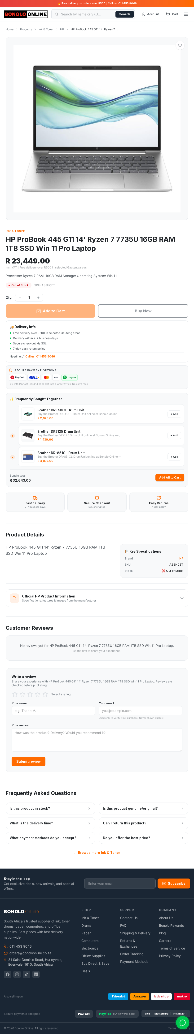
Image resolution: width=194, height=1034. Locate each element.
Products (26, 29)
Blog (162, 933)
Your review (20, 725)
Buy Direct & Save (95, 963)
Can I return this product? (124, 823)
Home (9, 29)
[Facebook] (7, 974)
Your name (19, 703)
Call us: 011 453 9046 (40, 356)
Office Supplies (93, 956)
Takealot (118, 996)
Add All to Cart (170, 477)
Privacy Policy (170, 956)
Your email (106, 703)
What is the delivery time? (31, 823)
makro (182, 996)
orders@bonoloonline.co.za (30, 953)
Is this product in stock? (30, 808)
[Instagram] (17, 974)
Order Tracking (132, 954)
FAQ (123, 925)
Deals (85, 971)
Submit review (28, 761)
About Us (166, 918)
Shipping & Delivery (135, 933)
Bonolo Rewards (171, 925)
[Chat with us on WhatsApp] (182, 1022)
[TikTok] (26, 974)
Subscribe (176, 883)
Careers (165, 941)
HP (62, 29)
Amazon (139, 996)
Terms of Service (172, 948)
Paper (86, 933)
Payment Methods (134, 961)
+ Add (174, 414)
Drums (86, 925)
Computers (89, 941)
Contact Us (128, 918)
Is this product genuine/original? (130, 808)
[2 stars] (22, 694)
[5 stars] (45, 694)
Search (124, 14)
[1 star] (15, 694)
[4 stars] (37, 694)
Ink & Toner (46, 29)
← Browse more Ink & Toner (97, 853)
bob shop (161, 996)
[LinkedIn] (36, 974)
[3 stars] (30, 694)
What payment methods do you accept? (43, 838)
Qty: (9, 298)
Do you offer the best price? (126, 838)
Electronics (89, 948)
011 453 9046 (127, 3)
